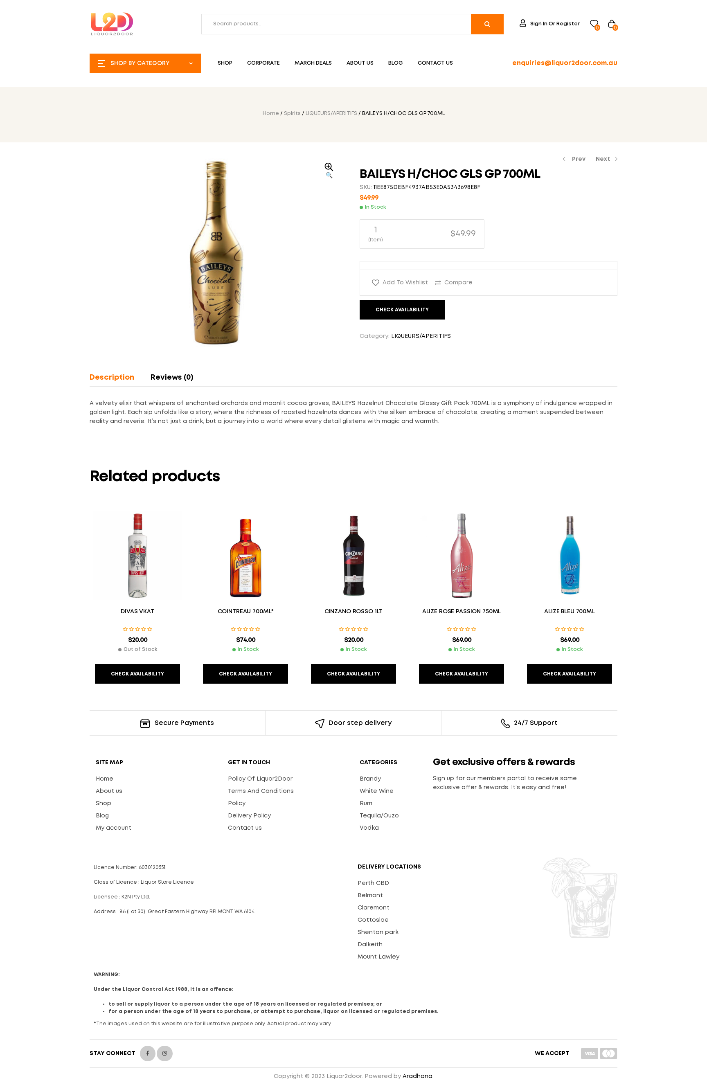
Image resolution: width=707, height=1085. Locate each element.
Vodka (369, 828)
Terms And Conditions (261, 791)
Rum (366, 803)
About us (109, 791)
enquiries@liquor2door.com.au (564, 63)
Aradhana (417, 1076)
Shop (103, 803)
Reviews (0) (172, 377)
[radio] (422, 234)
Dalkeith (370, 944)
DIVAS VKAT (137, 611)
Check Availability (402, 310)
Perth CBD (373, 883)
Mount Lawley (378, 956)
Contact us (245, 828)
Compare (458, 282)
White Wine (377, 791)
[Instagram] (164, 1053)
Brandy (370, 779)
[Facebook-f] (147, 1053)
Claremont (374, 907)
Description (112, 377)
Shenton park (378, 932)
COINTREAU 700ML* (246, 611)
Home (271, 113)
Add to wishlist (405, 282)
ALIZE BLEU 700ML (569, 611)
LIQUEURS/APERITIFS (331, 113)
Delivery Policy (249, 815)
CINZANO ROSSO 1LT (353, 611)
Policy (236, 803)
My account (113, 828)
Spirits (292, 113)
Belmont (370, 895)
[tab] (116, 377)
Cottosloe (373, 920)
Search (487, 24)
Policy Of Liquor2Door (260, 779)
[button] (329, 171)
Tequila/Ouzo (379, 815)
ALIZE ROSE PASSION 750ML (461, 611)
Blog (102, 815)
